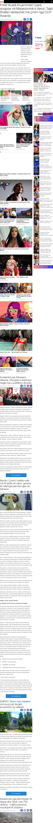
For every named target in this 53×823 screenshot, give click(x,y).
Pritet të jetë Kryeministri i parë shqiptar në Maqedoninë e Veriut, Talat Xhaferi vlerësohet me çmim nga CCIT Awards (26, 10)
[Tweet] (28, 20)
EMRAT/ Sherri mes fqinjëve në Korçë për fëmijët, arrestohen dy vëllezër (43, 104)
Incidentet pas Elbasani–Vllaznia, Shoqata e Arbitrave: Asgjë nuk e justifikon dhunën (43, 94)
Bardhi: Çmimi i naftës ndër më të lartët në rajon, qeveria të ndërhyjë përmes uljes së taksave (43, 99)
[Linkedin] (31, 20)
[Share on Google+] (28, 386)
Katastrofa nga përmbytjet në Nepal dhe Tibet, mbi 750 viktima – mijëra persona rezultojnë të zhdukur (43, 110)
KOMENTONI (17, 475)
